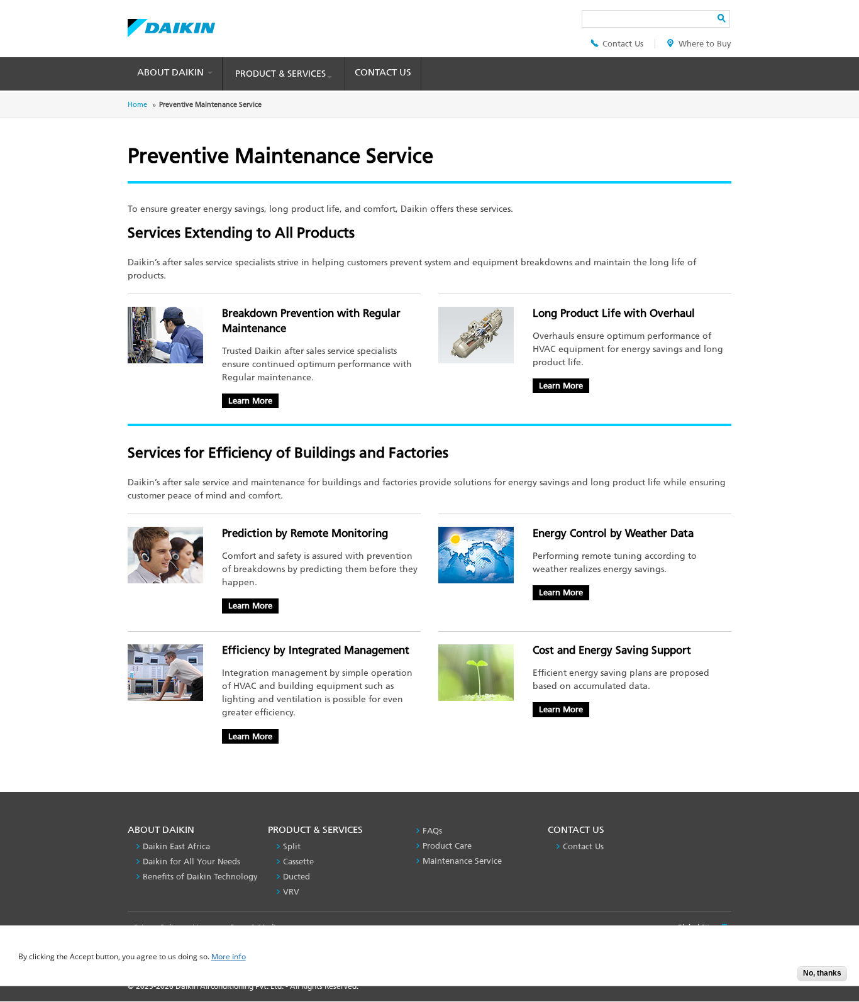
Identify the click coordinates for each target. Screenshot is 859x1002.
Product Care (447, 846)
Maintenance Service (462, 861)
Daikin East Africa (176, 846)
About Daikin (171, 72)
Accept (778, 977)
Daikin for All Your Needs (191, 861)
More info (228, 957)
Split (292, 846)
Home (137, 105)
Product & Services (280, 74)
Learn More (250, 400)
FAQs (432, 830)
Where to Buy (705, 43)
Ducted (296, 876)
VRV (291, 891)
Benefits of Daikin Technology (200, 876)
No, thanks (822, 973)
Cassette (298, 861)
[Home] (171, 24)
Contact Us (622, 43)
